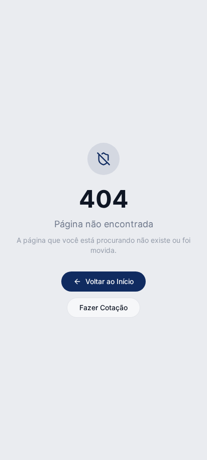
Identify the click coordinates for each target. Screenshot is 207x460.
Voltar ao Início (109, 281)
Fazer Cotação (103, 307)
